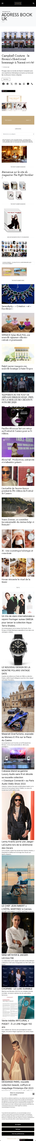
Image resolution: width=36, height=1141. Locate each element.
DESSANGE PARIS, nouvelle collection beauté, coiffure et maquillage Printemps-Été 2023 (17, 1085)
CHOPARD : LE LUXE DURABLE (17, 988)
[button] (33, 1094)
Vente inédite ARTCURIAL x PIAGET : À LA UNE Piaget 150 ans (17, 1023)
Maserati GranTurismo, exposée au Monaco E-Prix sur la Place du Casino (17, 737)
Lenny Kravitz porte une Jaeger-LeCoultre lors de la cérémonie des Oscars (18, 844)
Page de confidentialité (22, 1138)
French (5, 91)
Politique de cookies (11, 1138)
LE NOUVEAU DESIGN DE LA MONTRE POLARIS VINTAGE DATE (16, 670)
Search (27, 120)
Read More (5, 79)
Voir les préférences (18, 1134)
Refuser (18, 1129)
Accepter (18, 1124)
